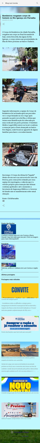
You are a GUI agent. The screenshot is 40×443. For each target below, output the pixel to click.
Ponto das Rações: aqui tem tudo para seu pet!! (16, 332)
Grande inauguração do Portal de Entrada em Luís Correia (20, 393)
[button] (3, 24)
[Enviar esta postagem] (3, 201)
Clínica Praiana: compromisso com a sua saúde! (16, 418)
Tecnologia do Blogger (21, 432)
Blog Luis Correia (11, 3)
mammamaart (25, 436)
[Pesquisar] (37, 3)
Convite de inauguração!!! (9, 299)
